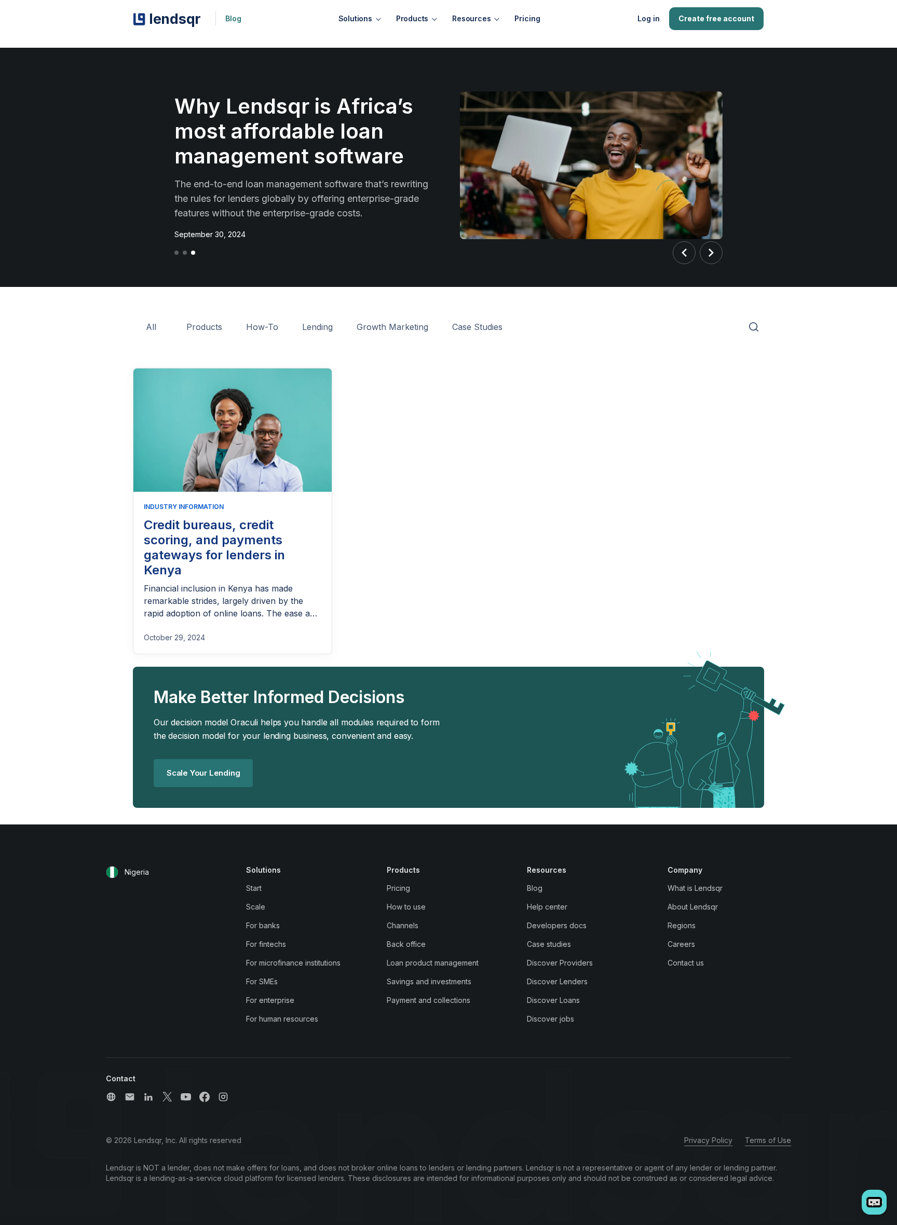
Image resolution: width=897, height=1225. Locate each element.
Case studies (549, 944)
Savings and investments (429, 981)
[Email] (130, 1097)
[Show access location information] (112, 872)
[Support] (111, 1097)
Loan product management (433, 962)
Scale (255, 906)
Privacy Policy (708, 1140)
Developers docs (557, 925)
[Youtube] (186, 1097)
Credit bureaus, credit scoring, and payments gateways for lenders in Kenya (214, 547)
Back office (406, 944)
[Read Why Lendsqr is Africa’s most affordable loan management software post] (591, 167)
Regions (682, 925)
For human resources (282, 1018)
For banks (263, 925)
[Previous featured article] (684, 252)
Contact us (686, 962)
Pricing (527, 18)
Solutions (355, 18)
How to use (406, 906)
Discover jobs (550, 1018)
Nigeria (137, 872)
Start (254, 888)
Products (412, 18)
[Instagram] (223, 1097)
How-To (262, 327)
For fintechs (266, 944)
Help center (547, 906)
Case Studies (477, 327)
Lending (317, 327)
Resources (471, 18)
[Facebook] (204, 1097)
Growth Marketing (392, 327)
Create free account (716, 18)
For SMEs (262, 981)
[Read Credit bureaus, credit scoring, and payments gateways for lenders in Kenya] (232, 430)
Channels (402, 925)
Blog (233, 18)
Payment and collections (428, 1000)
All (151, 327)
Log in (648, 18)
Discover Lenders (557, 981)
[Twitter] (167, 1097)
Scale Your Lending (203, 773)
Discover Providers (560, 962)
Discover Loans (553, 1000)
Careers (681, 944)
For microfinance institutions (293, 962)
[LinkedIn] (148, 1097)
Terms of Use (768, 1140)
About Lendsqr (693, 906)
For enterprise (270, 1000)
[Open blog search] (753, 327)
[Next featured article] (711, 252)
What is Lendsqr (695, 888)
